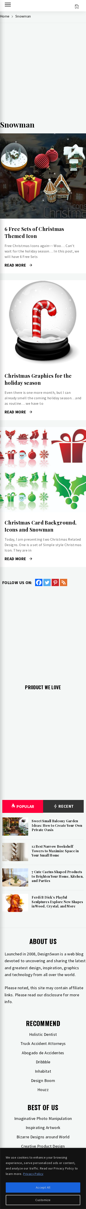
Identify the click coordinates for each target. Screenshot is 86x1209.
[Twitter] (47, 582)
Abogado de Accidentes (43, 1052)
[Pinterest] (55, 582)
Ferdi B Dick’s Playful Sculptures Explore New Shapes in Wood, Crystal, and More (57, 901)
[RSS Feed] (63, 582)
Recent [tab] (66, 806)
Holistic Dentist (43, 1034)
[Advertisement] (43, 73)
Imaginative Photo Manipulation (43, 1118)
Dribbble (43, 1061)
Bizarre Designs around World (43, 1136)
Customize (43, 1200)
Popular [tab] (25, 806)
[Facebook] (38, 582)
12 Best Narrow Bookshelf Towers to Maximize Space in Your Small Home (55, 850)
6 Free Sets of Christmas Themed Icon (34, 232)
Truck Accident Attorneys (43, 1043)
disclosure (53, 994)
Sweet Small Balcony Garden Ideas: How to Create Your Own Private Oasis (57, 825)
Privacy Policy (33, 1174)
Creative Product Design (43, 1146)
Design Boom (43, 1080)
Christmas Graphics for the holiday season (38, 379)
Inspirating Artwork (43, 1127)
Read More (43, 176)
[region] (43, 1178)
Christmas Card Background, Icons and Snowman (40, 526)
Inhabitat (43, 1071)
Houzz (43, 1089)
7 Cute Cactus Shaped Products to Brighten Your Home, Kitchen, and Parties (57, 876)
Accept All (43, 1187)
